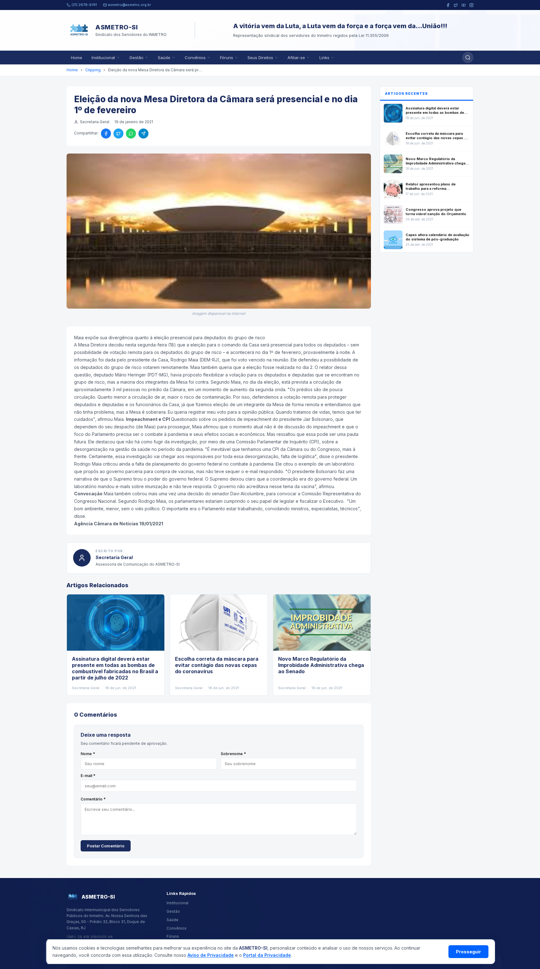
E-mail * (88, 775)
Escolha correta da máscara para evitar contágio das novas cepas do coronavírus (216, 665)
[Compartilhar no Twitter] (118, 134)
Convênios (195, 57)
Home (76, 57)
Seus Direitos (260, 57)
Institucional (103, 57)
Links (324, 57)
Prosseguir (468, 951)
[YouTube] (464, 5)
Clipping (93, 70)
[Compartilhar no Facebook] (106, 134)
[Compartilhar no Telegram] (143, 134)
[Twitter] (456, 5)
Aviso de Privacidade (211, 955)
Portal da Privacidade (267, 955)
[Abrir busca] (467, 57)
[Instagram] (471, 5)
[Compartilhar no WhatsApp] (131, 134)
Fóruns (226, 57)
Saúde (164, 57)
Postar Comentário (105, 845)
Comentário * (93, 799)
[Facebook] (448, 5)
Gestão (136, 57)
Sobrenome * (233, 753)
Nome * (88, 753)
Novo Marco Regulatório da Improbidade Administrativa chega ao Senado (321, 665)
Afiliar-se (296, 57)
